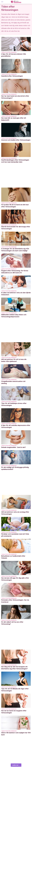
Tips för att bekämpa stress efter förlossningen (13, 404)
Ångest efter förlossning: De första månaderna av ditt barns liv (14, 272)
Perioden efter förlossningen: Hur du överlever (15, 601)
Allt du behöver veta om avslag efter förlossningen (15, 513)
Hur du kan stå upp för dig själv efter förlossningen (15, 579)
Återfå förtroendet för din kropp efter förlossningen (15, 228)
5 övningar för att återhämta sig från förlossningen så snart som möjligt (15, 250)
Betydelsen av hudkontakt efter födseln (13, 557)
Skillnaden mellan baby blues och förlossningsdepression (13, 316)
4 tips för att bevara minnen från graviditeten (13, 55)
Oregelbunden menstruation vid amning (13, 382)
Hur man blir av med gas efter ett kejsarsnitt (13, 119)
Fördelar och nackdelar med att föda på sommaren (15, 535)
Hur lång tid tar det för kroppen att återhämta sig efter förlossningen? (14, 668)
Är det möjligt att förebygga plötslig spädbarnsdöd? (15, 468)
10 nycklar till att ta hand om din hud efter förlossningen (15, 206)
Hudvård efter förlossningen (12, 76)
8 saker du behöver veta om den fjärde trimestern (16, 294)
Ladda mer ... (16, 765)
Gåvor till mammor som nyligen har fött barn (16, 734)
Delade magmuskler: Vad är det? (13, 447)
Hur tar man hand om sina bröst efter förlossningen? (15, 97)
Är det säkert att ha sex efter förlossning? (12, 623)
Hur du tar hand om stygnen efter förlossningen (13, 712)
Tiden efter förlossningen (8, 52)
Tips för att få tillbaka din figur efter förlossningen (15, 690)
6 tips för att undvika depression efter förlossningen (15, 426)
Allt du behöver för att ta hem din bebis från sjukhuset (13, 360)
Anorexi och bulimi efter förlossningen (15, 140)
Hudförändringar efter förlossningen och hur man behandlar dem (15, 161)
